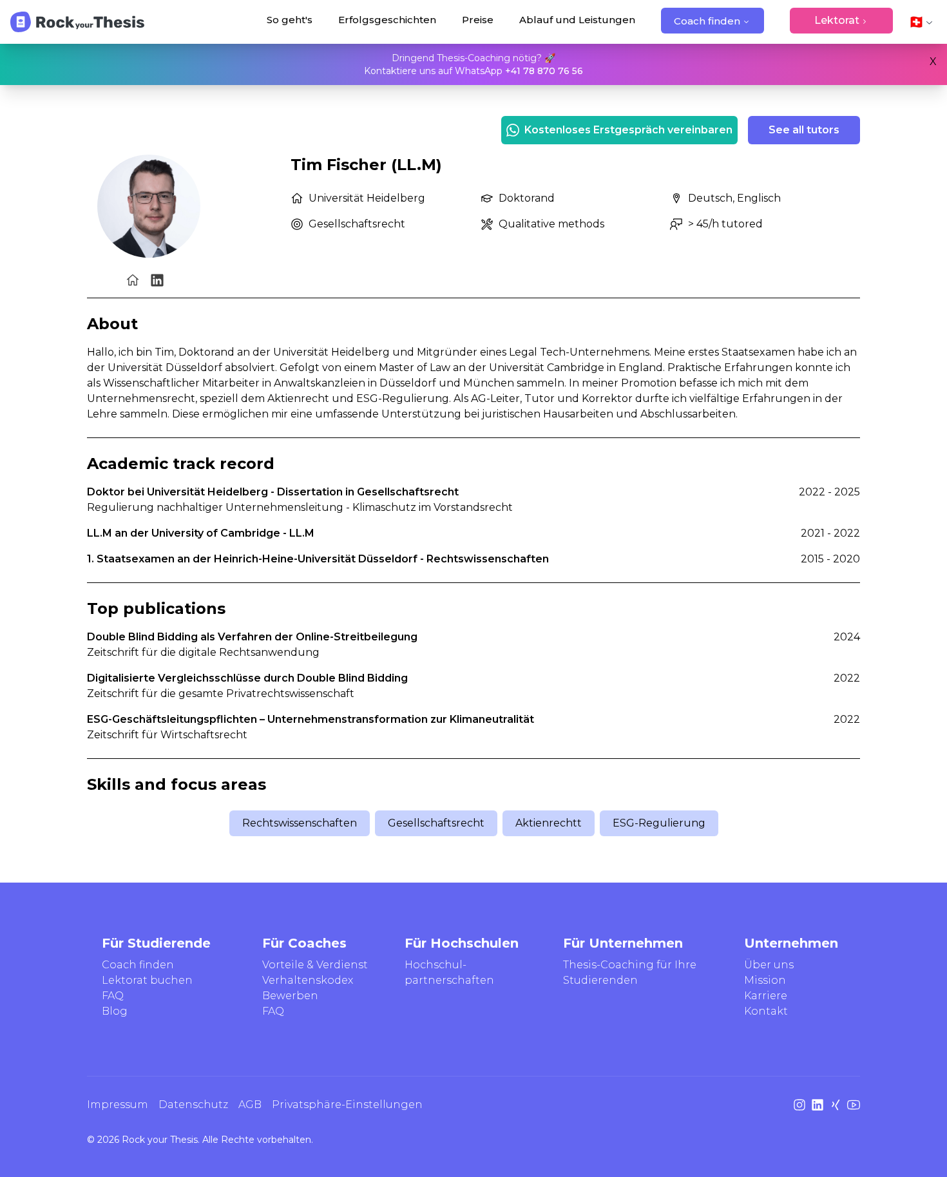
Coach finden (707, 21)
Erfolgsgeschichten (387, 20)
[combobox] (921, 21)
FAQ (113, 996)
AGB (250, 1104)
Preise (477, 20)
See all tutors (804, 130)
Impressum (117, 1104)
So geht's (289, 20)
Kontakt (766, 1011)
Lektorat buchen (147, 980)
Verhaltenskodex (307, 980)
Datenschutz (193, 1104)
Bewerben (290, 996)
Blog (115, 1011)
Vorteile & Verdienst (315, 965)
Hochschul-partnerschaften (449, 972)
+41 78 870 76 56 (544, 71)
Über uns (769, 965)
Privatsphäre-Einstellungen (347, 1104)
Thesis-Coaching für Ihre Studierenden (629, 972)
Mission (765, 980)
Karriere (765, 996)
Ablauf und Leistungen (577, 20)
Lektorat (836, 20)
